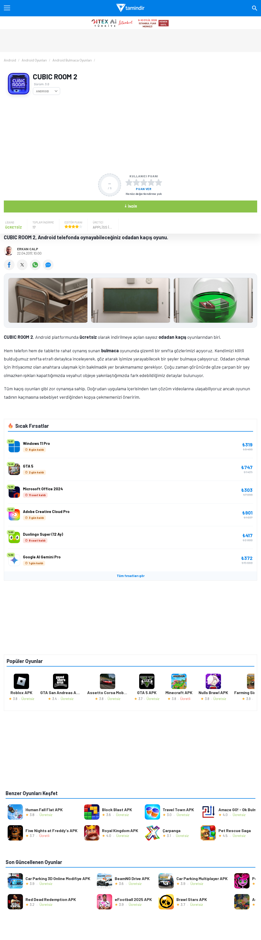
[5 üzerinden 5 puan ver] (158, 182)
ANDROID (42, 91)
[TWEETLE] (23, 268)
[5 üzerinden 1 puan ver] (129, 182)
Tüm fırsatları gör (131, 576)
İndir (130, 206)
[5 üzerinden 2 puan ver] (136, 182)
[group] (130, 301)
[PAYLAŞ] (10, 268)
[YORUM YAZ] (49, 268)
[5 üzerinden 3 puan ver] (143, 182)
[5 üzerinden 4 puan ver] (151, 182)
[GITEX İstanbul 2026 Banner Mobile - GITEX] (130, 22)
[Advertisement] (130, 134)
